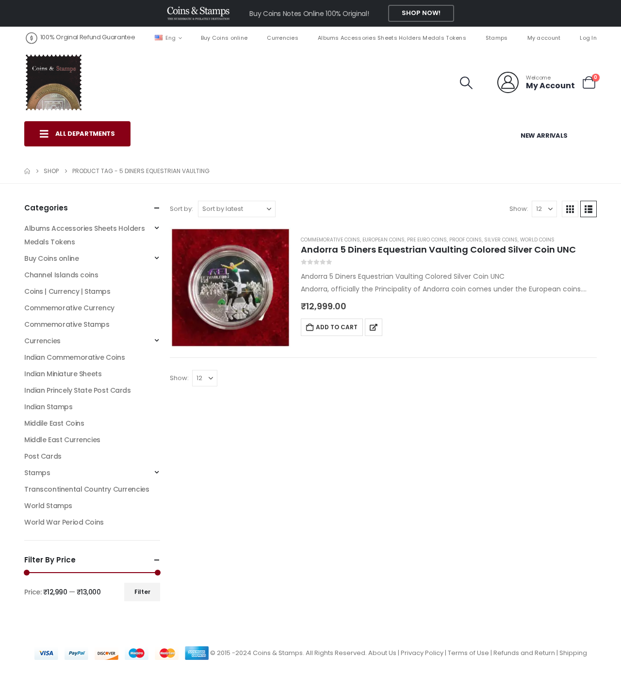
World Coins (537, 239)
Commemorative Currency (69, 308)
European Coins (383, 239)
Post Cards (43, 456)
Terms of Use (468, 652)
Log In (588, 38)
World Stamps (48, 506)
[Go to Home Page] (27, 171)
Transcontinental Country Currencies (86, 489)
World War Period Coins (64, 522)
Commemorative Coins (330, 239)
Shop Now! (421, 13)
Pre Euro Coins (427, 239)
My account (544, 38)
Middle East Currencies (62, 440)
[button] (466, 83)
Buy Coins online (224, 38)
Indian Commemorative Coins (74, 357)
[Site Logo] (53, 82)
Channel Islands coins (61, 275)
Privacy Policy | (424, 652)
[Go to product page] (230, 287)
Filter (142, 592)
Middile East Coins (54, 423)
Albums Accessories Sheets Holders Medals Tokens (392, 38)
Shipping (573, 652)
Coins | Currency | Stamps (67, 291)
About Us (382, 652)
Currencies (282, 38)
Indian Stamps (48, 407)
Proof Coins (465, 239)
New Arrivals (544, 135)
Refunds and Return (524, 652)
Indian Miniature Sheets (62, 374)
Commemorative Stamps (67, 324)
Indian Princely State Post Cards (77, 390)
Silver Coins (501, 239)
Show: (518, 208)
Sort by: (181, 208)
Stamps (497, 38)
